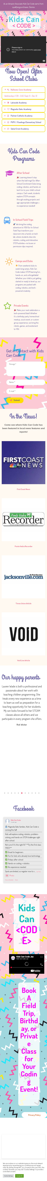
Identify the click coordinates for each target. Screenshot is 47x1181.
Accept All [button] (19, 1176)
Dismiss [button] (32, 7)
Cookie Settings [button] (8, 1176)
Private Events (21, 305)
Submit (16, 400)
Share (16, 880)
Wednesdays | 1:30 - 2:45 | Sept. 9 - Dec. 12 (20, 96)
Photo (11, 875)
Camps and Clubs (24, 261)
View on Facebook (9, 880)
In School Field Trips (23, 219)
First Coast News (23, 489)
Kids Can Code (16, 820)
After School (23, 172)
